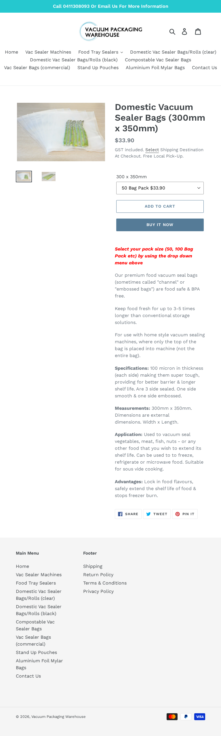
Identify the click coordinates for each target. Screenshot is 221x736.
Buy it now (160, 224)
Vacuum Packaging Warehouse (58, 716)
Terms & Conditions (105, 583)
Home (22, 566)
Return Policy (98, 574)
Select (152, 149)
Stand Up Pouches (36, 652)
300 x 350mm (131, 176)
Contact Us (28, 676)
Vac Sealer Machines (39, 574)
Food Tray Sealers (36, 583)
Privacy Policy (98, 591)
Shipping (92, 566)
